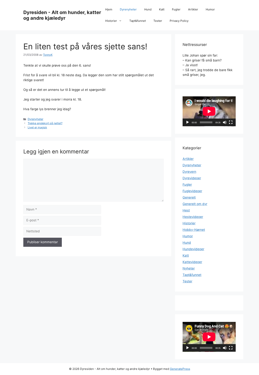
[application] (209, 111)
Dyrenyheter (128, 9)
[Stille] (225, 122)
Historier (111, 21)
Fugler (176, 9)
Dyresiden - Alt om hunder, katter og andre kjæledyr (62, 15)
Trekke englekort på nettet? (45, 123)
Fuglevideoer (192, 191)
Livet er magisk (37, 127)
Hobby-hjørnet (194, 230)
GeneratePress (180, 369)
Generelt (189, 197)
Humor (210, 9)
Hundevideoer (193, 249)
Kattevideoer (192, 262)
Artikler (193, 9)
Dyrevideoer (192, 178)
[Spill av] (187, 122)
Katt (161, 9)
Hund (147, 9)
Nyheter (189, 268)
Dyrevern (189, 172)
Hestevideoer (193, 217)
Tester (157, 21)
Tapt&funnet (137, 21)
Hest (186, 210)
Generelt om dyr (195, 204)
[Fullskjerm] (231, 122)
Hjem (108, 9)
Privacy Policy (179, 21)
